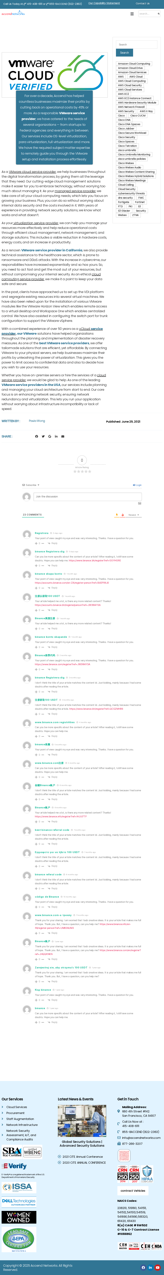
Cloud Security (126, 189)
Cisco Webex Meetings (132, 180)
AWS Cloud (136, 76)
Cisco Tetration (127, 146)
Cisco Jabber (126, 128)
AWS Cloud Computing (132, 81)
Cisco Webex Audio (129, 167)
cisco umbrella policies (132, 159)
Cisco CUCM (137, 115)
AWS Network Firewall (131, 107)
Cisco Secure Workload (132, 133)
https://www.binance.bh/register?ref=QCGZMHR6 (96, 708)
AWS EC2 (123, 94)
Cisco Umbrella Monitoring (134, 154)
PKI (130, 206)
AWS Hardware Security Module (137, 102)
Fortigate (123, 202)
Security (141, 211)
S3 (139, 206)
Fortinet (140, 202)
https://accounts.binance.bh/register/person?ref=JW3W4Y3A (68, 605)
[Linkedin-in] (56, 436)
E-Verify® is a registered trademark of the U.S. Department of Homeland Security (23, 1176)
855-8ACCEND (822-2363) (65, 4)
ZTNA (135, 215)
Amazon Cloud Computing (134, 64)
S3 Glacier (124, 211)
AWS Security (126, 111)
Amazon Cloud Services (132, 72)
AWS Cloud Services (130, 89)
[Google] (50, 436)
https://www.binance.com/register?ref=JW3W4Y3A (62, 664)
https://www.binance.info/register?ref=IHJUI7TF (61, 816)
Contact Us (143, 3)
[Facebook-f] (37, 436)
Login (138, 485)
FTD (120, 206)
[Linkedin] (150, 1267)
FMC (141, 198)
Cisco (121, 115)
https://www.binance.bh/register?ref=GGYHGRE (95, 560)
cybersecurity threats (131, 193)
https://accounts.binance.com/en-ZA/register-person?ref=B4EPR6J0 (72, 582)
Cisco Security (126, 137)
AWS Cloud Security (130, 85)
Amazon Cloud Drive (130, 68)
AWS (121, 76)
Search (124, 52)
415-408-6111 (34, 4)
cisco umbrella (127, 150)
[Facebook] (143, 1267)
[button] (132, 14)
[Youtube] (157, 1267)
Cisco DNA (124, 120)
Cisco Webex (126, 163)
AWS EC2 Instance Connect (135, 98)
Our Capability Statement (104, 3)
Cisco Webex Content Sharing (136, 172)
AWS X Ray (146, 111)
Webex (122, 215)
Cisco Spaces (126, 141)
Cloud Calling (126, 185)
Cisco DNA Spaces (129, 124)
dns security (125, 198)
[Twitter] (43, 436)
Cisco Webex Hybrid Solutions (136, 176)
